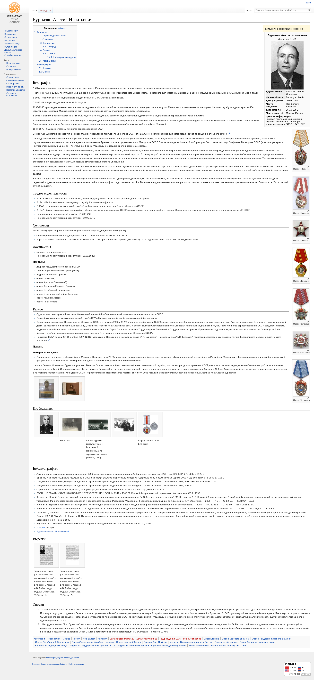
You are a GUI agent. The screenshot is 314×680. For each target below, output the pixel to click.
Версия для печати (15, 87)
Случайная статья (12, 55)
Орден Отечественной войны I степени (93, 642)
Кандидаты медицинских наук (51, 645)
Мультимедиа (10, 47)
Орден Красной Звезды (128, 642)
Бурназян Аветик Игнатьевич (51, 531)
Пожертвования (13, 69)
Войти (308, 3)
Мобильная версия (76, 664)
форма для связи (71, 658)
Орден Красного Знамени (235, 638)
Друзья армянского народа (13, 51)
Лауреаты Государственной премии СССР (92, 645)
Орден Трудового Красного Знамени (271, 638)
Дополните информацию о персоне (284, 28)
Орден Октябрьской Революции (52, 642)
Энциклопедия (11, 31)
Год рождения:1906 (170, 638)
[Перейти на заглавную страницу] (14, 13)
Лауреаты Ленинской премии (133, 645)
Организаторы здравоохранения (168, 645)
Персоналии (53, 638)
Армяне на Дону (11, 43)
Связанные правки (15, 80)
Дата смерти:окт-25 (147, 638)
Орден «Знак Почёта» (155, 642)
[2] (49, 340)
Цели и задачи (13, 63)
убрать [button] (61, 28)
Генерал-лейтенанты (226, 642)
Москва (66, 638)
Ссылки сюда (12, 77)
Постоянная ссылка (15, 90)
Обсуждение (45, 10)
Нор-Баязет (89, 638)
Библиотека (9, 40)
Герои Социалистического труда (257, 642)
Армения (102, 638)
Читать (249, 10)
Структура (11, 66)
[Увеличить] (307, 167)
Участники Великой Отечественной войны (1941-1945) (218, 645)
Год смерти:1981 (192, 638)
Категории (39, 638)
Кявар (39, 527)
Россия (76, 638)
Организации (10, 37)
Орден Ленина (211, 638)
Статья (33, 10)
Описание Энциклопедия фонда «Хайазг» (49, 664)
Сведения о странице (11, 94)
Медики (174, 642)
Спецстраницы (13, 83)
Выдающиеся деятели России (196, 642)
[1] (230, 133)
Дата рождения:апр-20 (122, 638)
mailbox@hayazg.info (54, 658)
